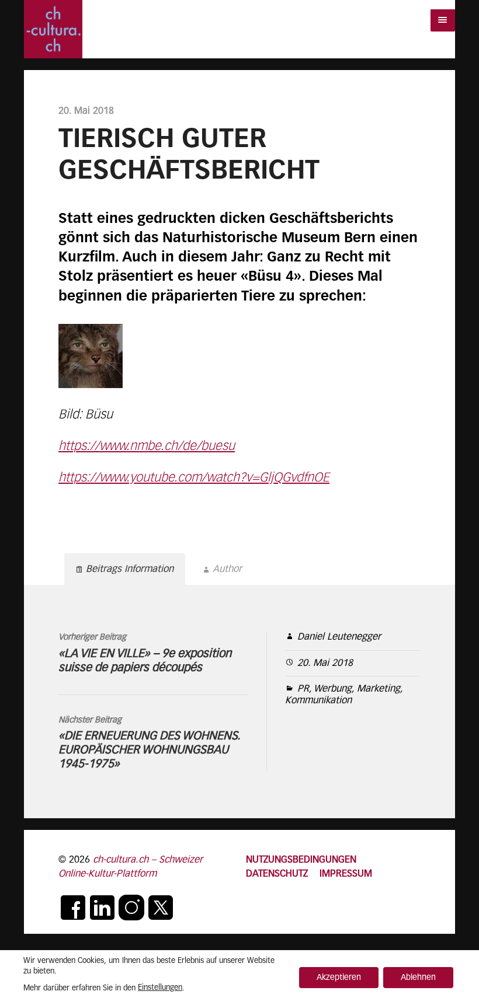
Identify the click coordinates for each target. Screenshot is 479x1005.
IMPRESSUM (346, 874)
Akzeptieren (339, 977)
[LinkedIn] (102, 907)
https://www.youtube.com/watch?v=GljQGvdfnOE (193, 478)
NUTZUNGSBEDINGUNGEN (301, 860)
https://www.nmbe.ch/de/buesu (146, 446)
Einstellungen (160, 988)
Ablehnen (418, 977)
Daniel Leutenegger (339, 637)
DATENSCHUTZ (277, 874)
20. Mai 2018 (325, 663)
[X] (160, 907)
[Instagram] (131, 907)
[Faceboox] (73, 907)
